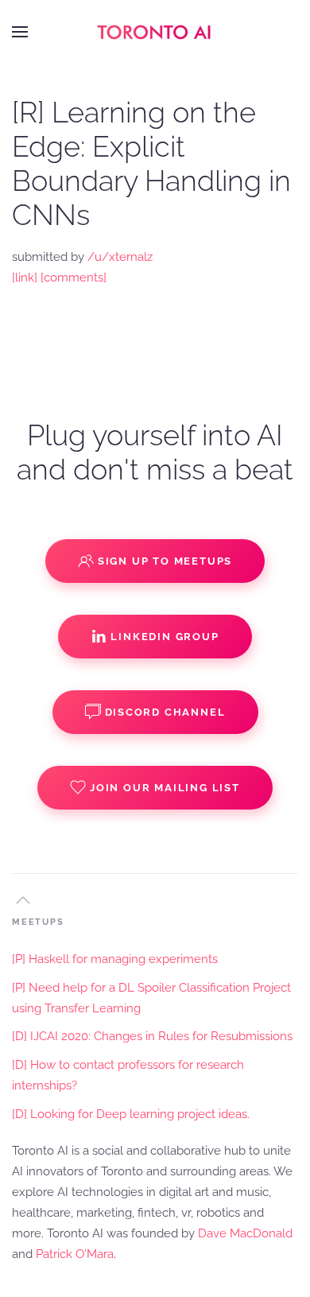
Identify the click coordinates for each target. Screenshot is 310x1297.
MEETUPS (38, 922)
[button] (20, 32)
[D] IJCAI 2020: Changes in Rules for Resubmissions (152, 1036)
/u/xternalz (120, 257)
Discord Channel (165, 712)
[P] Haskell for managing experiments (115, 959)
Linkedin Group (164, 637)
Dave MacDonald (245, 1233)
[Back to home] (155, 32)
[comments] (74, 277)
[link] (24, 277)
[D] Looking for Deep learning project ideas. (131, 1114)
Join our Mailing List (165, 788)
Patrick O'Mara (75, 1254)
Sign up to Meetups (165, 561)
